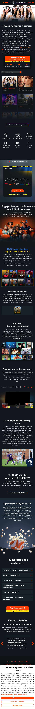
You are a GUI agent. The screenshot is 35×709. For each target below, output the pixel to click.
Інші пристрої (28, 387)
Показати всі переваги (17, 492)
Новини (20, 662)
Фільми (9, 7)
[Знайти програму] (20, 72)
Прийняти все (17, 698)
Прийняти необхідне (17, 702)
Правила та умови (9, 664)
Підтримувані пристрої (24, 664)
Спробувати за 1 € (17, 524)
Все (3, 7)
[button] (2, 643)
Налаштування (18, 705)
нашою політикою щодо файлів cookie (14, 694)
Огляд (26, 662)
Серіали (17, 7)
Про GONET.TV (11, 662)
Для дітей (25, 7)
